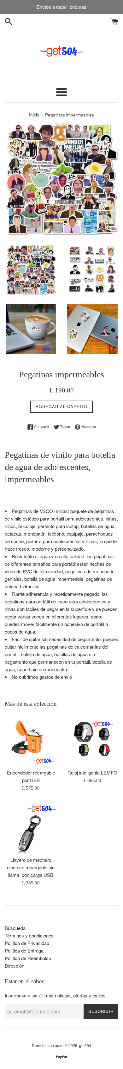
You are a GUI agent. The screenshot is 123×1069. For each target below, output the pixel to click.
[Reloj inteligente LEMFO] (92, 740)
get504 (85, 1045)
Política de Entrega (24, 950)
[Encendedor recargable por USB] (31, 740)
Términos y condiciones (29, 935)
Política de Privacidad (27, 943)
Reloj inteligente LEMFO (92, 772)
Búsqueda (15, 928)
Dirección (14, 965)
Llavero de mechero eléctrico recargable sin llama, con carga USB (31, 867)
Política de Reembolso (28, 958)
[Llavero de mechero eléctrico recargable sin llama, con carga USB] (31, 827)
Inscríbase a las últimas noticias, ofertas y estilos (55, 995)
